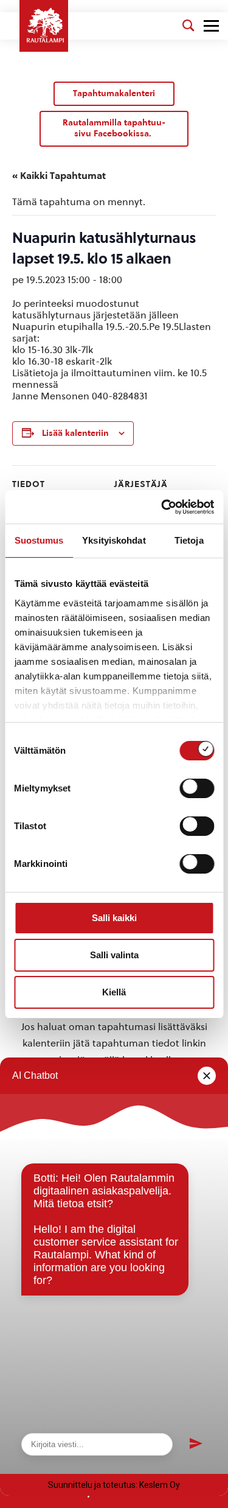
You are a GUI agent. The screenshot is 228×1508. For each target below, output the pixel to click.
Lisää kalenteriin (75, 433)
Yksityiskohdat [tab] (113, 540)
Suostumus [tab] (39, 540)
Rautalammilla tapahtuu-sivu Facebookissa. (114, 128)
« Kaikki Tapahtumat (59, 175)
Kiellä (114, 992)
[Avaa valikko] (211, 26)
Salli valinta (114, 955)
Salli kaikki (114, 918)
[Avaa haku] (188, 25)
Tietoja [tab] (189, 540)
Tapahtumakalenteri (114, 93)
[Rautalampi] (43, 26)
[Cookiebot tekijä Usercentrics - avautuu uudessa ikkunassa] (162, 507)
